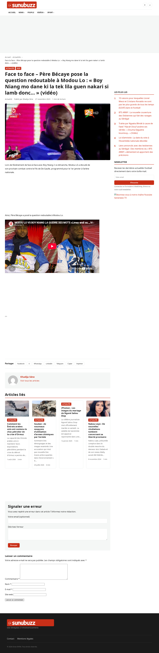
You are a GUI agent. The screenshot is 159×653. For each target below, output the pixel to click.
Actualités (10, 68)
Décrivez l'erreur (15, 526)
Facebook (20, 364)
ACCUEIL (12, 12)
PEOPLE (31, 12)
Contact (10, 638)
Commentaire (12, 579)
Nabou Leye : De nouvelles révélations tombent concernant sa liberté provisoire (97, 430)
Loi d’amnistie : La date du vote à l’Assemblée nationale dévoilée (134, 139)
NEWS (21, 12)
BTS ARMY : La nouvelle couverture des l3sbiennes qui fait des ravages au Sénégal (135, 115)
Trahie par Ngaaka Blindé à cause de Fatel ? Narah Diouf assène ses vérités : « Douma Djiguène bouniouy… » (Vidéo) (136, 128)
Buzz (18, 68)
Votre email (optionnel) (19, 516)
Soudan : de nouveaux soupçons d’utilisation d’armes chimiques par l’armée (44, 430)
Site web (9, 594)
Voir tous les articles (29, 380)
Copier (70, 364)
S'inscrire (134, 183)
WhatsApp (38, 364)
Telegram (60, 364)
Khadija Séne (28, 99)
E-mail (8, 589)
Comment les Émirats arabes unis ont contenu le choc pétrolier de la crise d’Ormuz (17, 429)
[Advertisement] (79, 34)
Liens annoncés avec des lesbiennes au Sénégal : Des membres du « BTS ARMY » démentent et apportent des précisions (136, 150)
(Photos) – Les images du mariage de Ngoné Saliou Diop (71, 411)
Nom (8, 584)
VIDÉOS (40, 12)
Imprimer (79, 364)
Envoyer (13, 545)
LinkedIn (49, 364)
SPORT (50, 12)
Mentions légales (25, 638)
